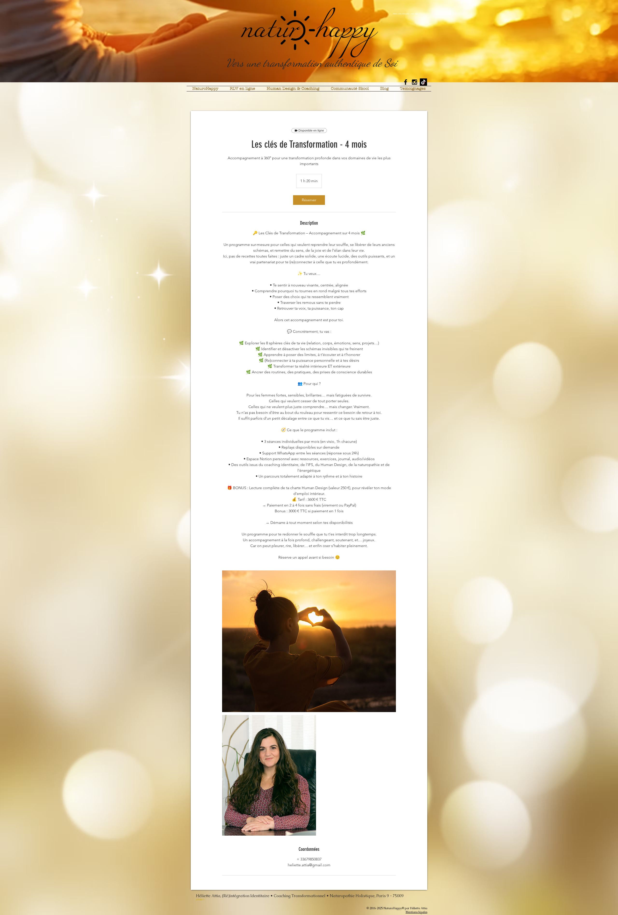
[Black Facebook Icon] (405, 82)
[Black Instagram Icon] (414, 82)
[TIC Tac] (423, 82)
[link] (309, 200)
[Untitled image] (309, 641)
